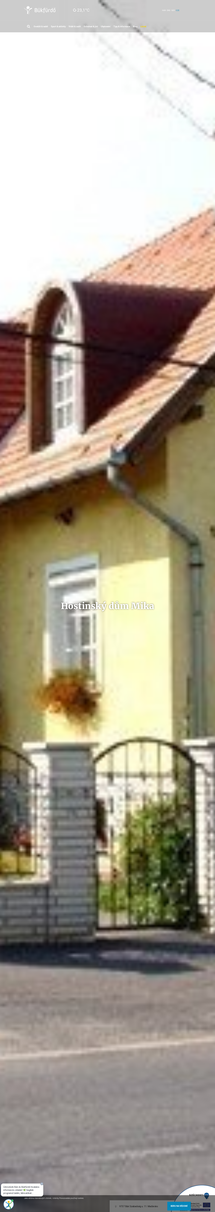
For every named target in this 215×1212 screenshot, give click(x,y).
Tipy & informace (121, 26)
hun (164, 10)
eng (168, 10)
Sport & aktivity (58, 26)
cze (177, 10)
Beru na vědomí (179, 1206)
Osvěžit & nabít (41, 26)
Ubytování (105, 26)
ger (173, 10)
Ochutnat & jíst (91, 26)
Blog (135, 26)
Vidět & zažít (75, 26)
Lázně (143, 26)
